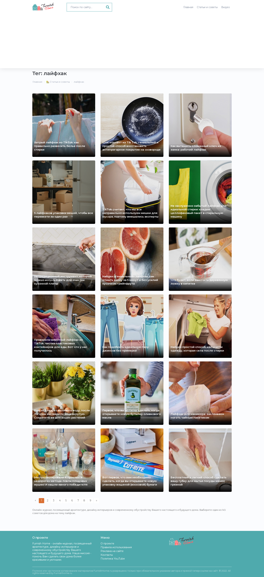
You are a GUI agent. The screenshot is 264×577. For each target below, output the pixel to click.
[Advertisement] (132, 41)
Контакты (107, 554)
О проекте (107, 543)
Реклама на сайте (112, 551)
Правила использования (116, 547)
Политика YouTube (113, 558)
